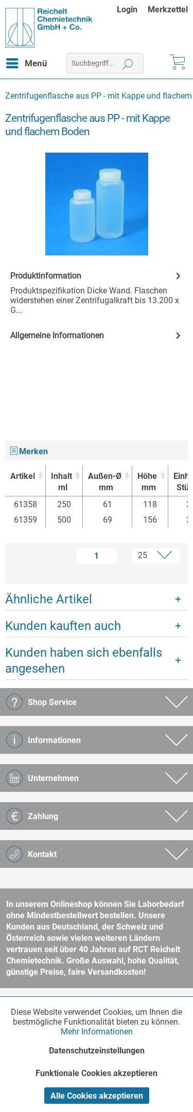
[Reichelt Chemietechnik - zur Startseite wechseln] (49, 28)
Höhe (147, 481)
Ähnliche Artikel (48, 599)
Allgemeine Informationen (57, 335)
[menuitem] (132, 9)
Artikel (22, 476)
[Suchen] (127, 63)
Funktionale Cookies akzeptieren (96, 1073)
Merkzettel (168, 9)
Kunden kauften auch (63, 626)
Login (127, 9)
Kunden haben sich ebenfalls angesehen (83, 660)
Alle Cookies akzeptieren (96, 1096)
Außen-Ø (104, 481)
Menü (36, 63)
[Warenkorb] (176, 63)
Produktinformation (45, 276)
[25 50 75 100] (150, 555)
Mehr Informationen (97, 1031)
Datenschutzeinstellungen (97, 1050)
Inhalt (61, 481)
